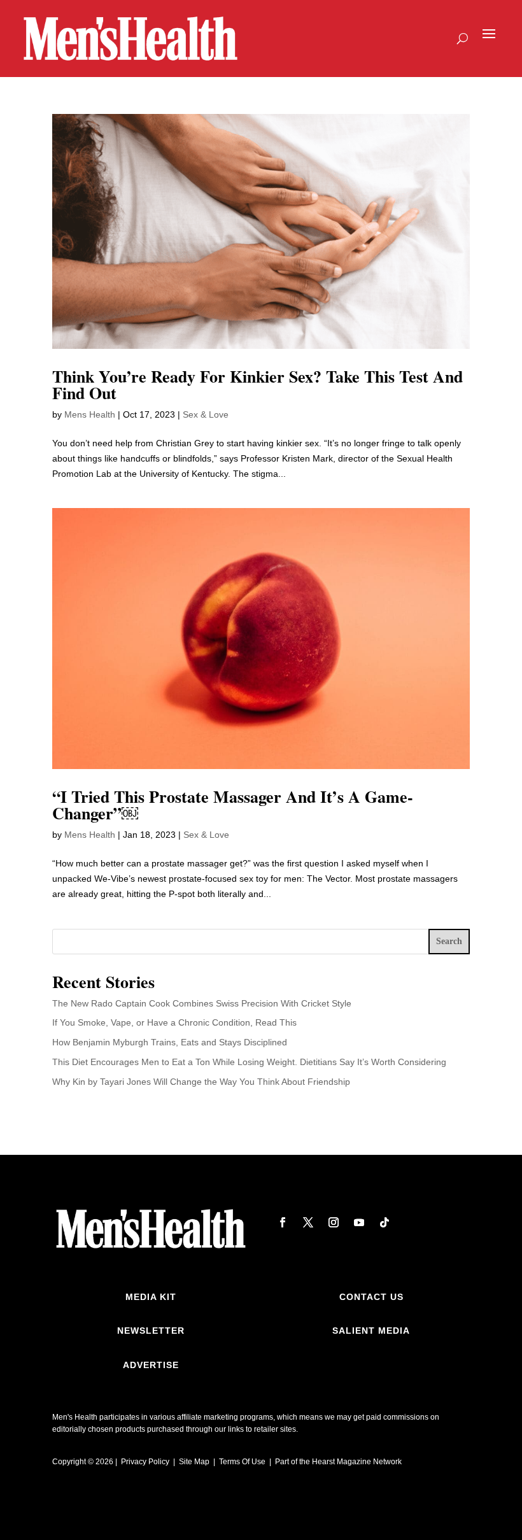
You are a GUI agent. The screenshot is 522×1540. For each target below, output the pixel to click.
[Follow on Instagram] (333, 1222)
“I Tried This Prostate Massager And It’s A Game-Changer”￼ (232, 804)
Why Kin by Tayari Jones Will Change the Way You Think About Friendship (201, 1082)
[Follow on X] (308, 1222)
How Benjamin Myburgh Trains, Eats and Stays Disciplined (169, 1042)
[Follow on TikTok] (384, 1222)
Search (449, 941)
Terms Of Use (242, 1461)
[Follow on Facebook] (282, 1222)
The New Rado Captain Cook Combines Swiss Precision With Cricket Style (201, 1003)
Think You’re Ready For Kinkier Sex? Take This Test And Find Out (257, 384)
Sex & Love (206, 414)
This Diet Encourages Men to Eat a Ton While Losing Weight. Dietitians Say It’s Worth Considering (249, 1062)
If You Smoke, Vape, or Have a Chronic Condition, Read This (174, 1022)
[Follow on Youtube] (359, 1222)
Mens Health (89, 414)
